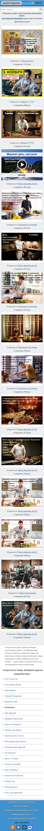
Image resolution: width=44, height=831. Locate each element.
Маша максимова (27, 593)
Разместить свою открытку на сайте (21, 810)
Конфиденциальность (21, 814)
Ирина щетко (27, 61)
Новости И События (14, 775)
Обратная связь (21, 806)
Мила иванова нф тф (27, 184)
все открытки (11, 3)
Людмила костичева (27, 225)
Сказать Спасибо (13, 764)
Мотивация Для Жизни (15, 741)
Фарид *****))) (27, 102)
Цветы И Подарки (13, 724)
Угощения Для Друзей (15, 747)
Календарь (18, 18)
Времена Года (11, 701)
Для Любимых (11, 770)
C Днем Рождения (13, 696)
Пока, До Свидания (13, 792)
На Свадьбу (10, 753)
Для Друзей (10, 713)
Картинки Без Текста (14, 736)
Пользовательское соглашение (22, 818)
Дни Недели (10, 690)
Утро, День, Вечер (13, 684)
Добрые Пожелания (14, 719)
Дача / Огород (11, 758)
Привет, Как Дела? (13, 730)
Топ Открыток (11, 679)
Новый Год (10, 781)
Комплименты (11, 787)
